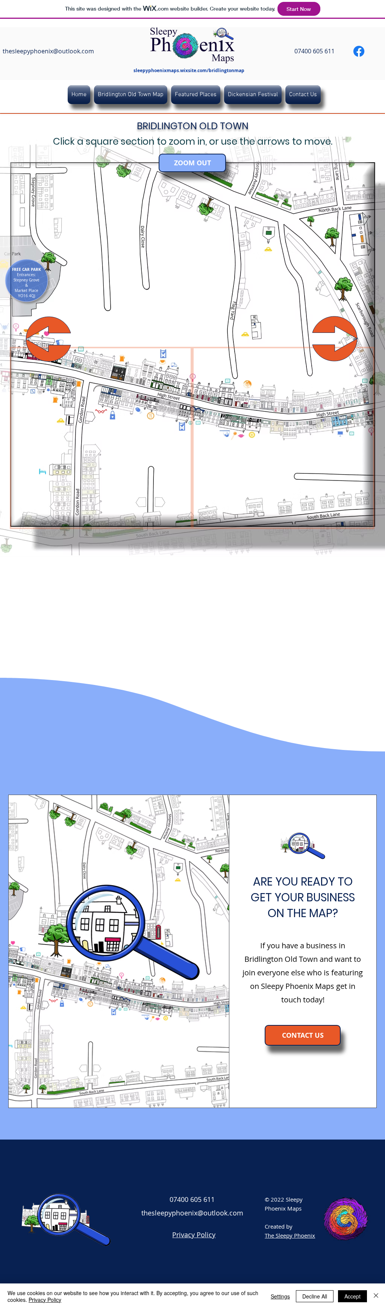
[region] (101, 438)
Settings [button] (280, 1296)
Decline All (314, 1296)
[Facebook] (359, 51)
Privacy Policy (45, 1299)
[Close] (375, 1296)
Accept (352, 1296)
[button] (26, 269)
